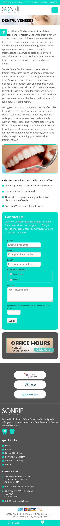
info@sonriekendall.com (17, 501)
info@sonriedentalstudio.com (19, 486)
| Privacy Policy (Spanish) (36, 516)
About (8, 449)
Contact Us (10, 464)
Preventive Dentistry (15, 456)
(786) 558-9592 (11, 496)
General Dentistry (13, 453)
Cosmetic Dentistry (14, 460)
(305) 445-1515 (11, 482)
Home (8, 445)
